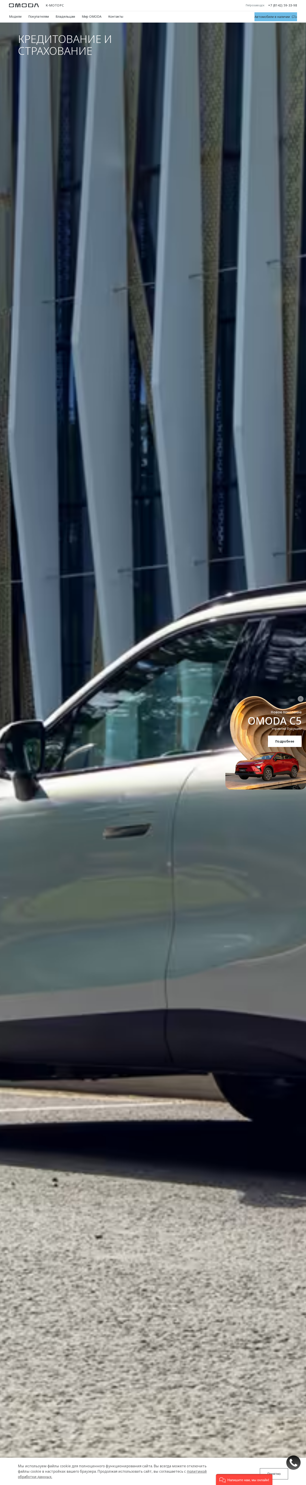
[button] (244, 1479)
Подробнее (284, 741)
